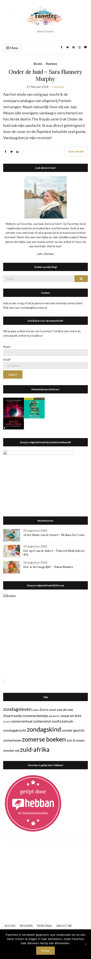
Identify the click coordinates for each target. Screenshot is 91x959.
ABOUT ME (64, 925)
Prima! (45, 950)
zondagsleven (17, 709)
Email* (7, 359)
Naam (6, 346)
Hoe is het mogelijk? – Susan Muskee (48, 567)
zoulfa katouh (62, 721)
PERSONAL (44, 925)
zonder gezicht (73, 730)
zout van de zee (61, 709)
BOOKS (10, 925)
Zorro (43, 709)
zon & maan (75, 740)
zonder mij (11, 750)
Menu (13, 48)
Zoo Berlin (54, 716)
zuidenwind (42, 721)
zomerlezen (12, 740)
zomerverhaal (21, 721)
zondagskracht (14, 730)
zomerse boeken (44, 739)
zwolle (35, 710)
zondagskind (44, 729)
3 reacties (57, 87)
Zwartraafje (12, 716)
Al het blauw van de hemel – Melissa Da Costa (53, 535)
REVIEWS (26, 925)
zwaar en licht (70, 716)
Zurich (6, 721)
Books (38, 63)
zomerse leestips (35, 716)
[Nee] (86, 944)
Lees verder (76, 151)
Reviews (51, 63)
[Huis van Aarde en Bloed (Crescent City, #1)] (13, 413)
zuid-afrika (35, 749)
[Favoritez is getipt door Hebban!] (33, 803)
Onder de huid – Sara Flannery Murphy (45, 75)
